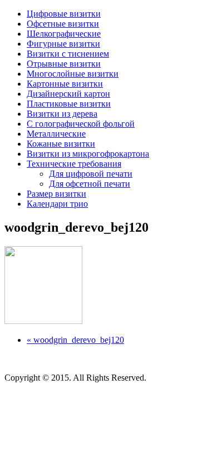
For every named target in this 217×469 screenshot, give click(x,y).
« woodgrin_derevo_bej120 (75, 340)
